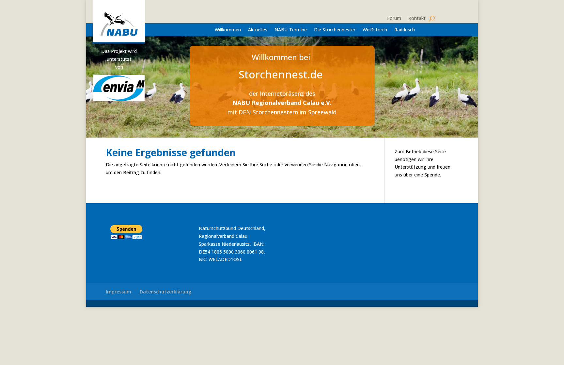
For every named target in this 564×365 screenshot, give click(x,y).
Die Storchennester (334, 30)
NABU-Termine (290, 30)
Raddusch (404, 30)
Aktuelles (257, 30)
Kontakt (417, 18)
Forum (394, 18)
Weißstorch (375, 30)
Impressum (118, 292)
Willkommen (228, 30)
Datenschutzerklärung (165, 292)
